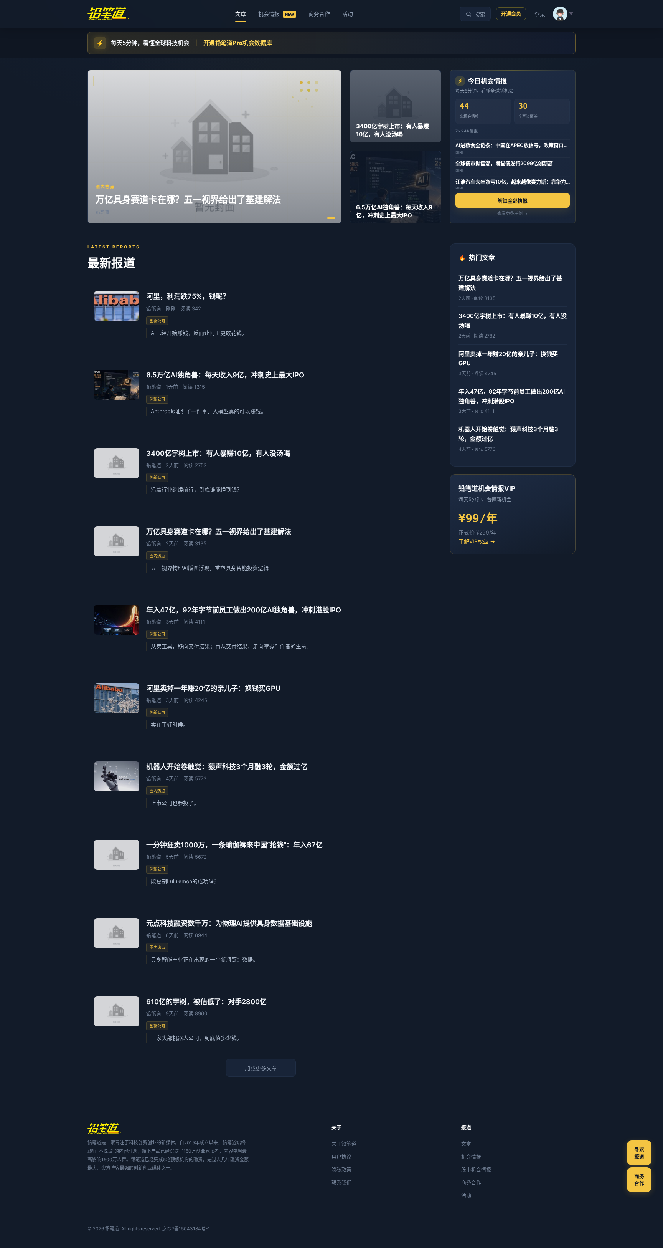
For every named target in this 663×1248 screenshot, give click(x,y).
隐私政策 (341, 1169)
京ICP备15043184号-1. (186, 1228)
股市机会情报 (476, 1169)
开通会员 (511, 13)
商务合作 (319, 14)
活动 (347, 14)
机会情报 (276, 14)
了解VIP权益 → (476, 541)
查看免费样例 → (512, 213)
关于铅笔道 (344, 1143)
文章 (240, 14)
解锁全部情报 (513, 200)
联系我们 (341, 1182)
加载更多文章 (261, 1068)
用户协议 (341, 1157)
